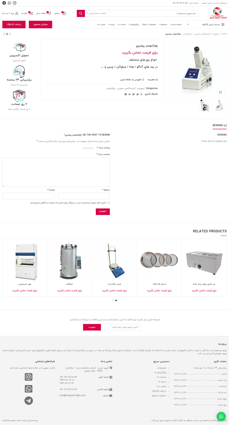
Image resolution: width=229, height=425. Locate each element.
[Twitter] (138, 94)
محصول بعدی (3, 34)
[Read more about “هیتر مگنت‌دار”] (97, 253)
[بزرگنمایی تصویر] (220, 92)
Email (51, 190)
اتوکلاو (70, 284)
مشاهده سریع (186, 260)
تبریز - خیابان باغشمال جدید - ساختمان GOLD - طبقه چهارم (84, 369)
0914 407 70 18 (67, 380)
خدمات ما (161, 377)
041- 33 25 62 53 (68, 377)
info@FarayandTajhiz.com (73, 395)
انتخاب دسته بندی (98, 13)
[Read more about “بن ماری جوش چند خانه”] (186, 253)
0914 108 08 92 (67, 383)
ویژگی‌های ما (160, 372)
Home (224, 34)
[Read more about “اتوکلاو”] (52, 253)
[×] (221, 416)
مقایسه (151, 80)
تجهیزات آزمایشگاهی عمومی (206, 34)
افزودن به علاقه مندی (130, 80)
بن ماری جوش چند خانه (204, 284)
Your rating (103, 148)
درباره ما (162, 381)
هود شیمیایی (24, 284)
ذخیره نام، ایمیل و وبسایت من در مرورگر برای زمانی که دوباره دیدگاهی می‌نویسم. (68, 202)
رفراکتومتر (187, 34)
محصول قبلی (10, 34)
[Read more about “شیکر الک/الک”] (142, 253)
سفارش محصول (40, 24)
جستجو (81, 13)
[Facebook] (141, 94)
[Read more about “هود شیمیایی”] (7, 253)
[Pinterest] (133, 94)
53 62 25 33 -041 (180, 3)
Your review (103, 154)
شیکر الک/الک (159, 284)
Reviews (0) (220, 125)
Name (106, 190)
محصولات (161, 367)
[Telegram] (126, 94)
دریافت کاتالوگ (14, 24)
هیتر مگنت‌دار (114, 284)
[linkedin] (129, 94)
